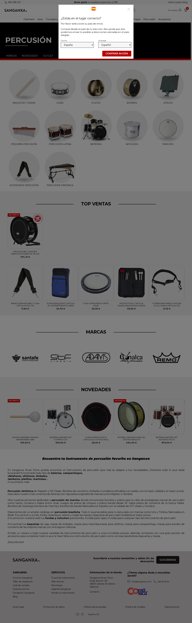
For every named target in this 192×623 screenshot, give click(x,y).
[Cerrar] (128, 9)
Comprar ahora (116, 53)
